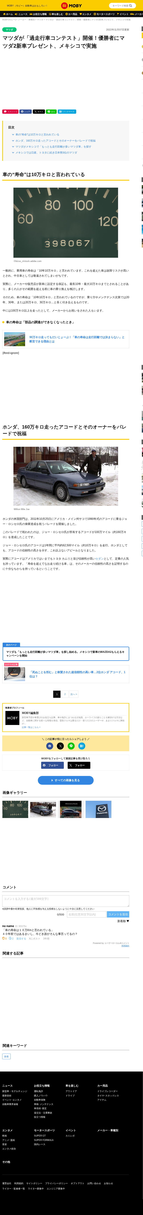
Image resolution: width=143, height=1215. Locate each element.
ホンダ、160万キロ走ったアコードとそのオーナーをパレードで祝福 (56, 140)
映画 (4, 1135)
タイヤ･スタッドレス (108, 1095)
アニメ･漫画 (8, 1140)
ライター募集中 (36, 1188)
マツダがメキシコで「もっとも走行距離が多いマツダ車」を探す (53, 146)
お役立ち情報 (40, 14)
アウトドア (71, 1091)
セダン (99, 558)
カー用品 (72, 14)
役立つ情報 (39, 1117)
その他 (6, 1161)
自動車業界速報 (10, 1104)
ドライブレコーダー (107, 1091)
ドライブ (70, 1095)
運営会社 (6, 1183)
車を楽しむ (57, 14)
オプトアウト (77, 1183)
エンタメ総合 (9, 1148)
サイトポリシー (34, 1183)
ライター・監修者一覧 (13, 1188)
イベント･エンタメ (12, 1099)
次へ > (73, 694)
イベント (124, 14)
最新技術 (6, 1095)
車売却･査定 (40, 1108)
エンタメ (86, 14)
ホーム (9, 14)
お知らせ (108, 1183)
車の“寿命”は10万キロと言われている (37, 134)
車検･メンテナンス (43, 1104)
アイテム (101, 1099)
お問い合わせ (94, 1183)
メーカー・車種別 (26, 19)
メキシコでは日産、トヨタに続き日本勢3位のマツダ (46, 152)
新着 (6, 1056)
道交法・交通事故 (43, 1112)
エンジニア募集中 (56, 1188)
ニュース (23, 14)
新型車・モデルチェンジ (14, 1091)
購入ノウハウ (41, 1095)
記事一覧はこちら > (31, 727)
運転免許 (38, 1091)
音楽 (4, 1144)
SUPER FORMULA (44, 1140)
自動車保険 (39, 1099)
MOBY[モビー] (9, 19)
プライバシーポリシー (56, 1183)
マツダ (40, 19)
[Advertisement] (65, 79)
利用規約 (125, 946)
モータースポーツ (106, 14)
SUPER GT (40, 1135)
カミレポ (70, 1135)
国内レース (39, 1144)
